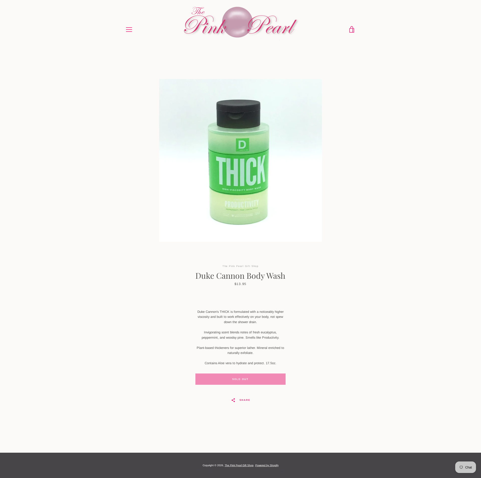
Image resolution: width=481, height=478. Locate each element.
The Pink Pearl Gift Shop (239, 465)
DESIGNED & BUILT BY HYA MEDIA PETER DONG (240, 471)
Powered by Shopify (267, 465)
